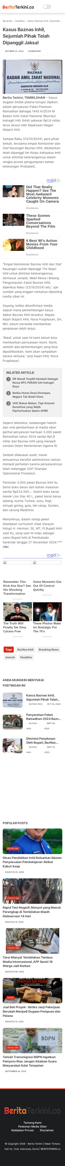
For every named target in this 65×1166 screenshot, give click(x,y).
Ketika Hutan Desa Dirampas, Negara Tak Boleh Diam (31, 394)
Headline (20, 20)
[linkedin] (35, 669)
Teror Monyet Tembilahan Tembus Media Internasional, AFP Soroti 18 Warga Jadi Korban (28, 962)
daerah (10, 657)
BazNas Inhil (25, 649)
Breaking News (49, 649)
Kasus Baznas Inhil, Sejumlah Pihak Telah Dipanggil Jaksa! (41, 697)
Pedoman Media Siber (32, 1126)
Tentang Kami (32, 1122)
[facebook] (6, 669)
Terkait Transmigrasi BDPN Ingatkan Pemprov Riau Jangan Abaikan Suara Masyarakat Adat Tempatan (30, 1061)
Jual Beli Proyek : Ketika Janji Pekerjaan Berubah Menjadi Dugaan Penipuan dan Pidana (31, 1011)
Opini (10, 998)
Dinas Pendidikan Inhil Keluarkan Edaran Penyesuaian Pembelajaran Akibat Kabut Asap (32, 862)
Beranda (7, 20)
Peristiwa (13, 898)
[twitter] (13, 669)
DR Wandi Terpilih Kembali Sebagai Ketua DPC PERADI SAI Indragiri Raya (35, 382)
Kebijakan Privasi (22, 1130)
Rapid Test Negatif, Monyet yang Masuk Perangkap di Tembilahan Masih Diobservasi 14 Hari (32, 912)
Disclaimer (47, 1130)
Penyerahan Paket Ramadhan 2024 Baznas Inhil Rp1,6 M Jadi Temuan (44, 717)
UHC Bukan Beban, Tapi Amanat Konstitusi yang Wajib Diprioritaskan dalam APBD (33, 406)
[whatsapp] (20, 669)
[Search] (55, 6)
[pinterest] (27, 669)
